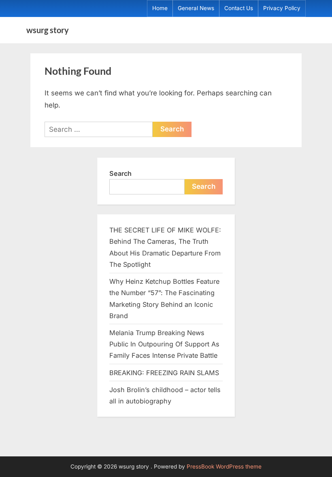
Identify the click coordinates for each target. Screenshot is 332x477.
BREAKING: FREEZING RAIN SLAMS (164, 373)
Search (120, 173)
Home (160, 8)
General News (196, 8)
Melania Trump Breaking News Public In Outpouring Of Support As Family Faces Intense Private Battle (164, 344)
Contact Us (238, 8)
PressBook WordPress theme (224, 466)
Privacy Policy (281, 8)
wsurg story (47, 30)
